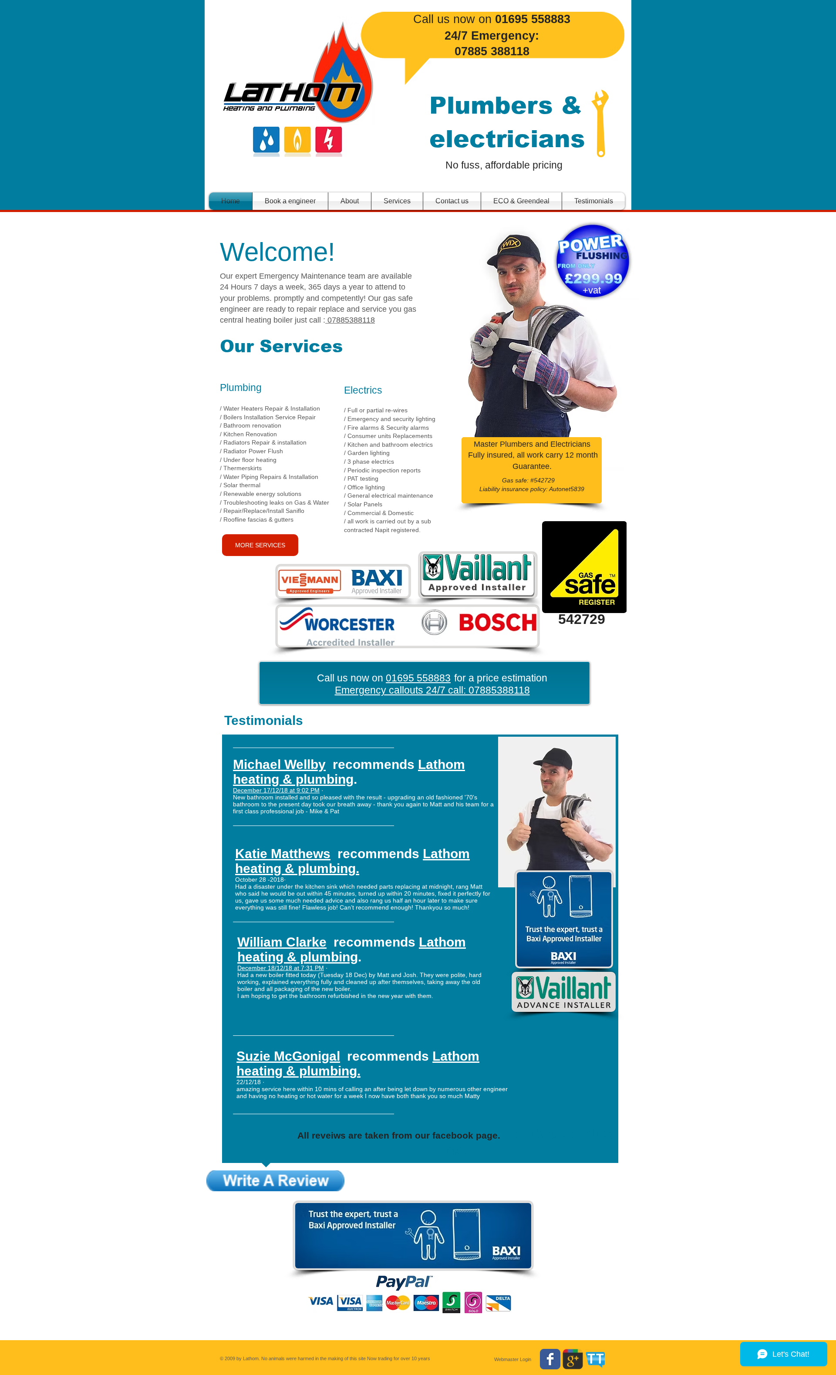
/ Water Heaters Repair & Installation (270, 408)
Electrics (363, 390)
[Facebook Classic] (550, 1359)
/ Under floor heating (248, 459)
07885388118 (350, 320)
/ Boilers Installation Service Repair (268, 417)
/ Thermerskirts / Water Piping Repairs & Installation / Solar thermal (269, 477)
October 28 (250, 879)
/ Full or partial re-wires (376, 410)
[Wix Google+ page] (573, 1359)
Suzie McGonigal (288, 1056)
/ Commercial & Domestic (379, 512)
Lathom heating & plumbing (349, 771)
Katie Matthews (282, 853)
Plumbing (241, 387)
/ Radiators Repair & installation (263, 442)
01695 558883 (418, 678)
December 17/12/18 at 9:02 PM (276, 790)
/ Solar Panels (363, 504)
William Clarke (282, 942)
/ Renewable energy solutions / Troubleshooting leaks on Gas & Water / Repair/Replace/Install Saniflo (274, 502)
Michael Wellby (279, 764)
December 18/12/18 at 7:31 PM (280, 967)
